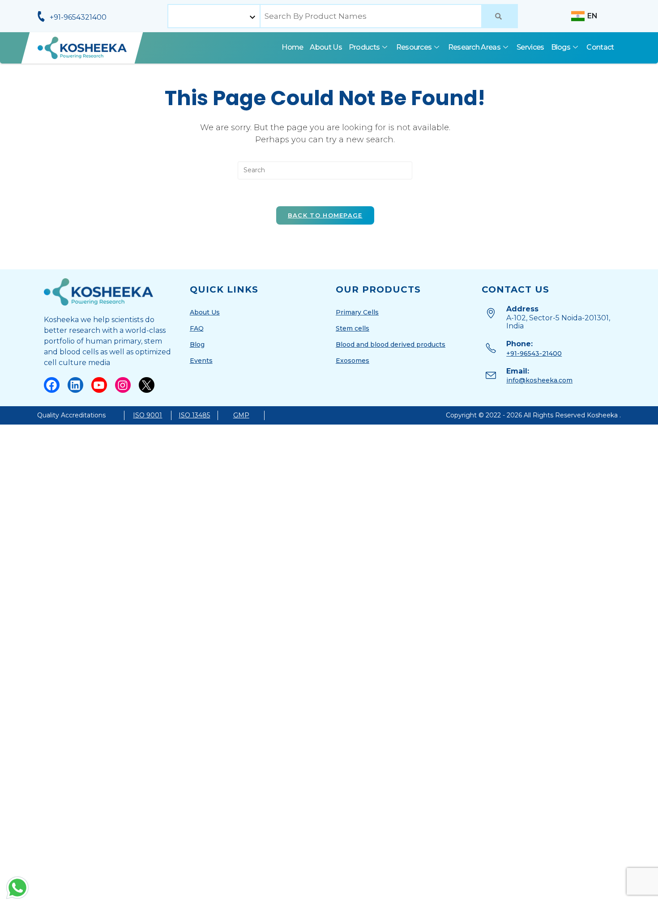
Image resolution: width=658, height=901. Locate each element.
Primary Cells (357, 312)
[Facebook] (52, 385)
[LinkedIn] (75, 385)
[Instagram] (123, 385)
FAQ (197, 328)
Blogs (561, 47)
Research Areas (474, 47)
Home (292, 47)
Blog (197, 344)
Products (364, 47)
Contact (600, 47)
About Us (326, 47)
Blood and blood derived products (390, 344)
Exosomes (352, 361)
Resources (414, 47)
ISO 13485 (194, 415)
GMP (241, 415)
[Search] (499, 16)
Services (530, 47)
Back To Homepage (325, 215)
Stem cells (352, 328)
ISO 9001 (147, 415)
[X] (146, 385)
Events (201, 361)
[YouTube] (99, 385)
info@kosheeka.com (539, 380)
